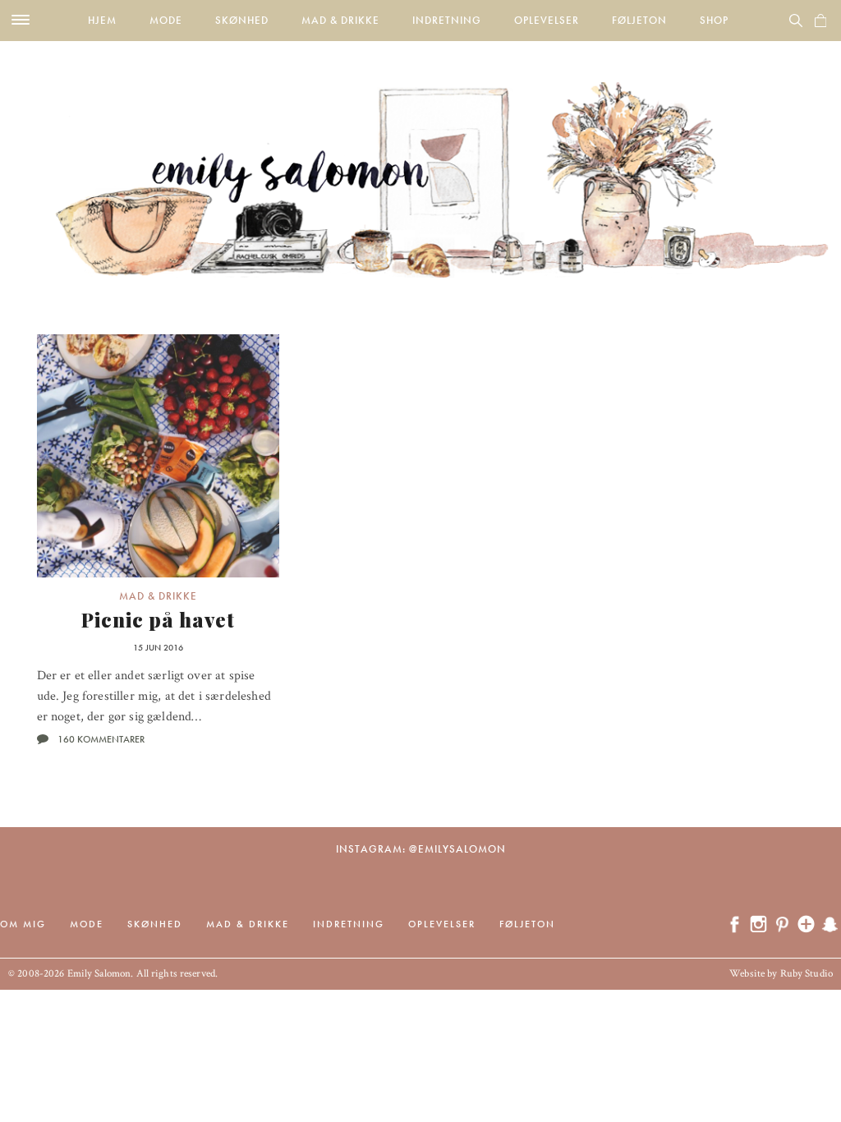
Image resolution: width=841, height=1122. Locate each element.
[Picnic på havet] (158, 455)
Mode (165, 20)
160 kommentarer (101, 739)
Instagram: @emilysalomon (421, 849)
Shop (714, 20)
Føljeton (639, 20)
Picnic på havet (158, 619)
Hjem (102, 20)
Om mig (23, 924)
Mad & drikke (340, 20)
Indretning (446, 20)
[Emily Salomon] (420, 159)
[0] (820, 20)
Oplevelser (546, 20)
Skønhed (242, 20)
